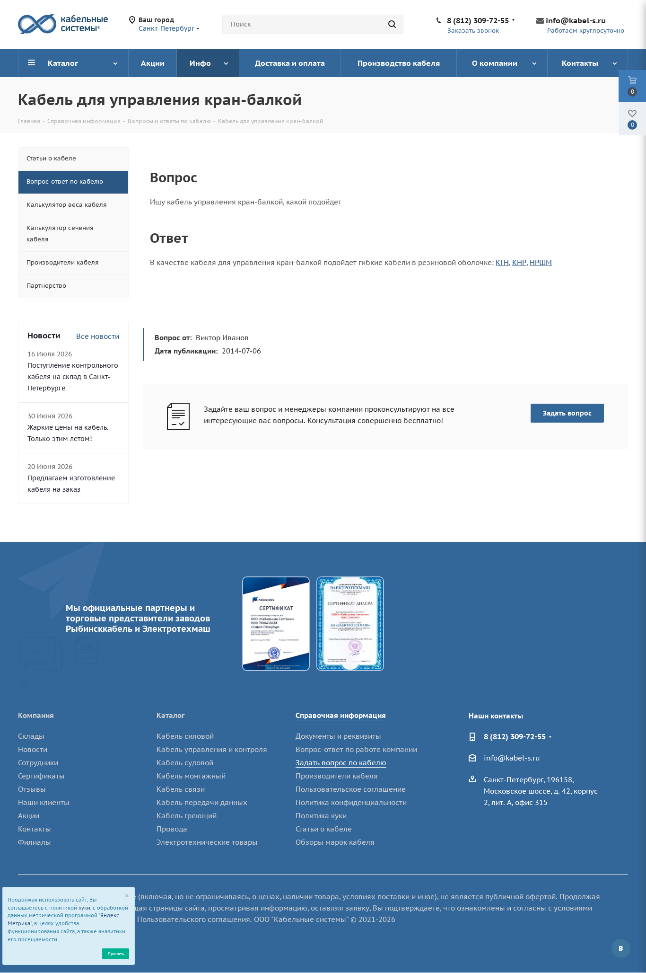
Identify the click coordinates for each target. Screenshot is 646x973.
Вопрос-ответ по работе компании (356, 749)
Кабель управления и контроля (212, 749)
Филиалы (34, 842)
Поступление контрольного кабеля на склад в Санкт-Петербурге (72, 376)
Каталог (171, 715)
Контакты (34, 828)
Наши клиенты (44, 802)
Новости (32, 749)
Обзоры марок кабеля (335, 842)
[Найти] (392, 24)
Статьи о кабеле (324, 828)
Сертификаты (41, 775)
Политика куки (321, 815)
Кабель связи (181, 789)
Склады (31, 736)
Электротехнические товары (207, 842)
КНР (519, 262)
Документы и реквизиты (338, 736)
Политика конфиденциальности (351, 802)
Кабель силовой (185, 736)
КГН (502, 262)
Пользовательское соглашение (351, 789)
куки (84, 907)
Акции (28, 815)
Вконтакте (620, 948)
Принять (116, 953)
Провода (172, 828)
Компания (36, 715)
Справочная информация (341, 715)
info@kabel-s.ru (576, 20)
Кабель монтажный (191, 775)
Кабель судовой (185, 762)
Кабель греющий (187, 815)
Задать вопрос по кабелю (341, 762)
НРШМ (541, 262)
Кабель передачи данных (202, 802)
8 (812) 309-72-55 (478, 20)
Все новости (97, 336)
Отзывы (32, 789)
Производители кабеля (337, 775)
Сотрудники (38, 762)
